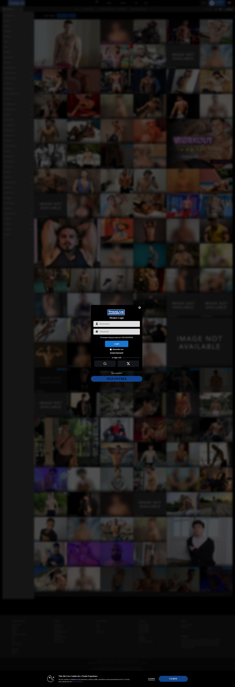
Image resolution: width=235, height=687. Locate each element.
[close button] (139, 307)
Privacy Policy (77, 681)
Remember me (118, 349)
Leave (151, 679)
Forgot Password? (116, 353)
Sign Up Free (117, 378)
